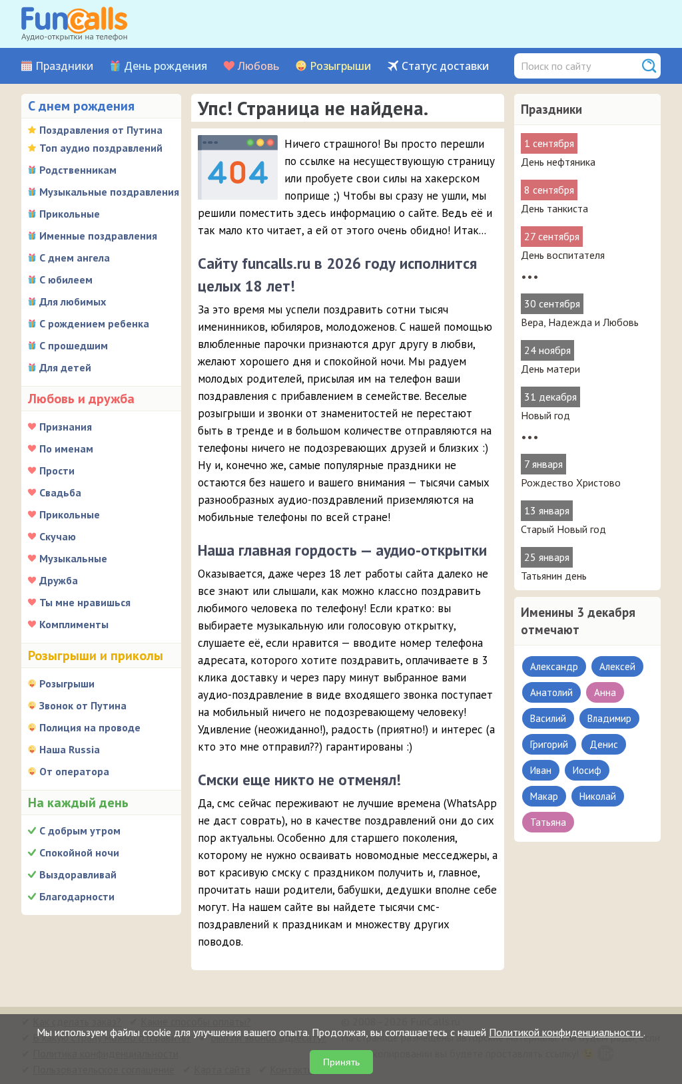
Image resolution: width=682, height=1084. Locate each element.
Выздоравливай (78, 874)
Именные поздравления (98, 235)
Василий (548, 718)
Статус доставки (445, 66)
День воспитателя (563, 255)
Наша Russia (69, 749)
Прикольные (69, 213)
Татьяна (548, 822)
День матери (550, 368)
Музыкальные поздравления (109, 191)
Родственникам (78, 169)
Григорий (549, 744)
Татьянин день (554, 575)
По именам (66, 448)
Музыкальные (73, 558)
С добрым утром (80, 830)
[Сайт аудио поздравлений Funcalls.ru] (74, 24)
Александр (554, 666)
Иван (540, 770)
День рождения (165, 66)
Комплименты (74, 624)
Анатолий (551, 692)
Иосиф (587, 770)
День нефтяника (558, 161)
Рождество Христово (571, 482)
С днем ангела (74, 257)
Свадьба (60, 492)
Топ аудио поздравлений (101, 147)
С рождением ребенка (94, 323)
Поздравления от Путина (101, 129)
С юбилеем (66, 279)
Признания (65, 426)
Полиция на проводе (90, 727)
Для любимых (72, 301)
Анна (605, 692)
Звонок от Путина (83, 705)
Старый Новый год (563, 529)
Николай (597, 796)
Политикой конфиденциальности (566, 1032)
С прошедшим (73, 345)
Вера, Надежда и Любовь (580, 322)
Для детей (65, 367)
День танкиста (554, 208)
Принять (341, 1062)
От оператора (74, 771)
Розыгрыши (340, 66)
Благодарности (77, 896)
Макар (544, 796)
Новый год (545, 415)
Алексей (617, 666)
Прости (57, 470)
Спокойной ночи (79, 852)
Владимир (609, 718)
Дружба (58, 580)
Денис (603, 744)
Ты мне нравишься (85, 602)
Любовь (258, 66)
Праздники (64, 66)
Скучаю (57, 536)
